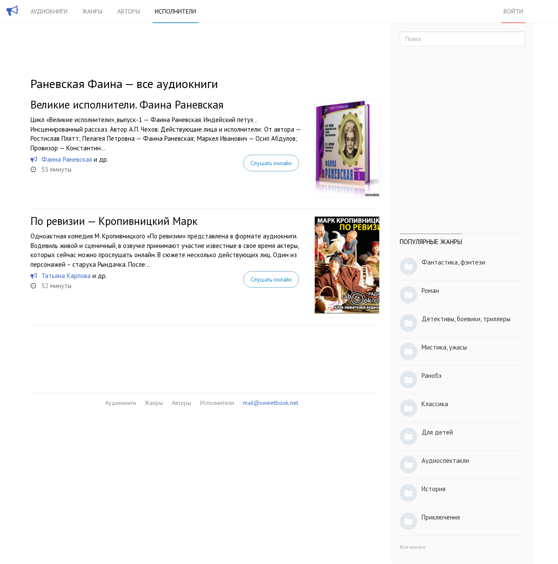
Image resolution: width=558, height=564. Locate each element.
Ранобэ (432, 375)
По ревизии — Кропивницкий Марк (114, 221)
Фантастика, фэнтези (453, 262)
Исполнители (175, 11)
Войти (513, 11)
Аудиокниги (49, 11)
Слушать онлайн (271, 163)
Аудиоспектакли (445, 460)
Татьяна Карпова (66, 276)
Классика (435, 404)
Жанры (92, 11)
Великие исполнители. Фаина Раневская (127, 105)
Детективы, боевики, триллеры (466, 319)
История (434, 489)
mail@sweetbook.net (270, 403)
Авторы (128, 11)
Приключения (441, 517)
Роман (430, 290)
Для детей (437, 432)
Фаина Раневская (66, 159)
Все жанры (412, 547)
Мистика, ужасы (444, 347)
